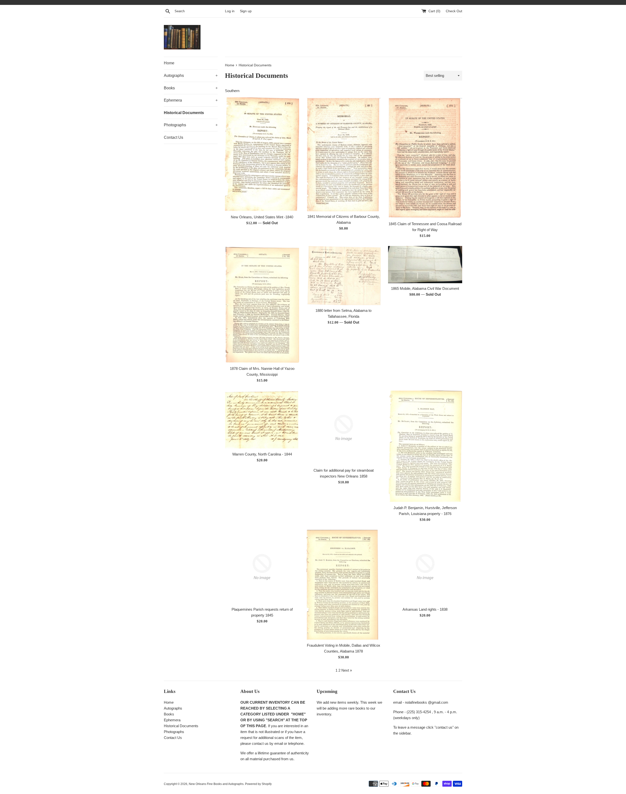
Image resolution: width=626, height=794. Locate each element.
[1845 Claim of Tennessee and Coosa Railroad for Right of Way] (425, 158)
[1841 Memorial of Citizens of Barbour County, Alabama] (343, 154)
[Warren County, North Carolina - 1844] (262, 420)
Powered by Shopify (258, 784)
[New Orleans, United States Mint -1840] (262, 154)
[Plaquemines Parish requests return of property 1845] (262, 567)
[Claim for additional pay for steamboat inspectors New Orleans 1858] (343, 428)
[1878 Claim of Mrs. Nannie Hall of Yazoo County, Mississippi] (262, 304)
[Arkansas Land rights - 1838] (425, 567)
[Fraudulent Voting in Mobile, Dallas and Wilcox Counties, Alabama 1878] (343, 585)
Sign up (246, 11)
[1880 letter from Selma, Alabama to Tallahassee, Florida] (343, 275)
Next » (346, 670)
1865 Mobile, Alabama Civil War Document (425, 288)
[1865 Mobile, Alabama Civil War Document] (425, 264)
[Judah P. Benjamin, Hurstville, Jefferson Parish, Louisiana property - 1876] (425, 446)
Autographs (191, 75)
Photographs (191, 125)
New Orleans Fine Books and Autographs (216, 784)
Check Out (454, 11)
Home (169, 63)
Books (191, 88)
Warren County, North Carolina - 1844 (262, 454)
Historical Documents (184, 113)
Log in (230, 11)
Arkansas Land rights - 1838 (424, 609)
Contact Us (173, 137)
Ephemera (191, 100)
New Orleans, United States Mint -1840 (262, 217)
